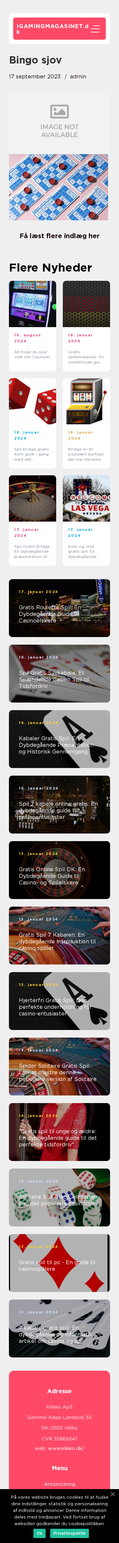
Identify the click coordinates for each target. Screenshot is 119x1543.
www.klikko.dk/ (66, 1448)
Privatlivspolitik (70, 1533)
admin (78, 76)
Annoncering (59, 1484)
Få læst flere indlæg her (59, 236)
